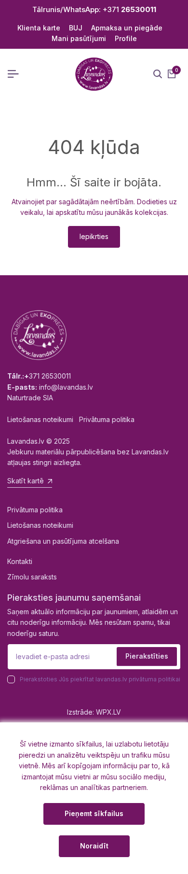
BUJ (75, 28)
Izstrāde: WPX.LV (94, 712)
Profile (126, 38)
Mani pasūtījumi (79, 38)
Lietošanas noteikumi (40, 525)
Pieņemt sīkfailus (94, 813)
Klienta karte (38, 28)
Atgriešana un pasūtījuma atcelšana (63, 541)
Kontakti (19, 561)
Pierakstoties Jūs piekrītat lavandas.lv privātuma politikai (100, 679)
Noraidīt (94, 846)
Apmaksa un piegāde (126, 28)
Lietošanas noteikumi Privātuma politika (70, 419)
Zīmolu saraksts (32, 577)
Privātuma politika (35, 510)
